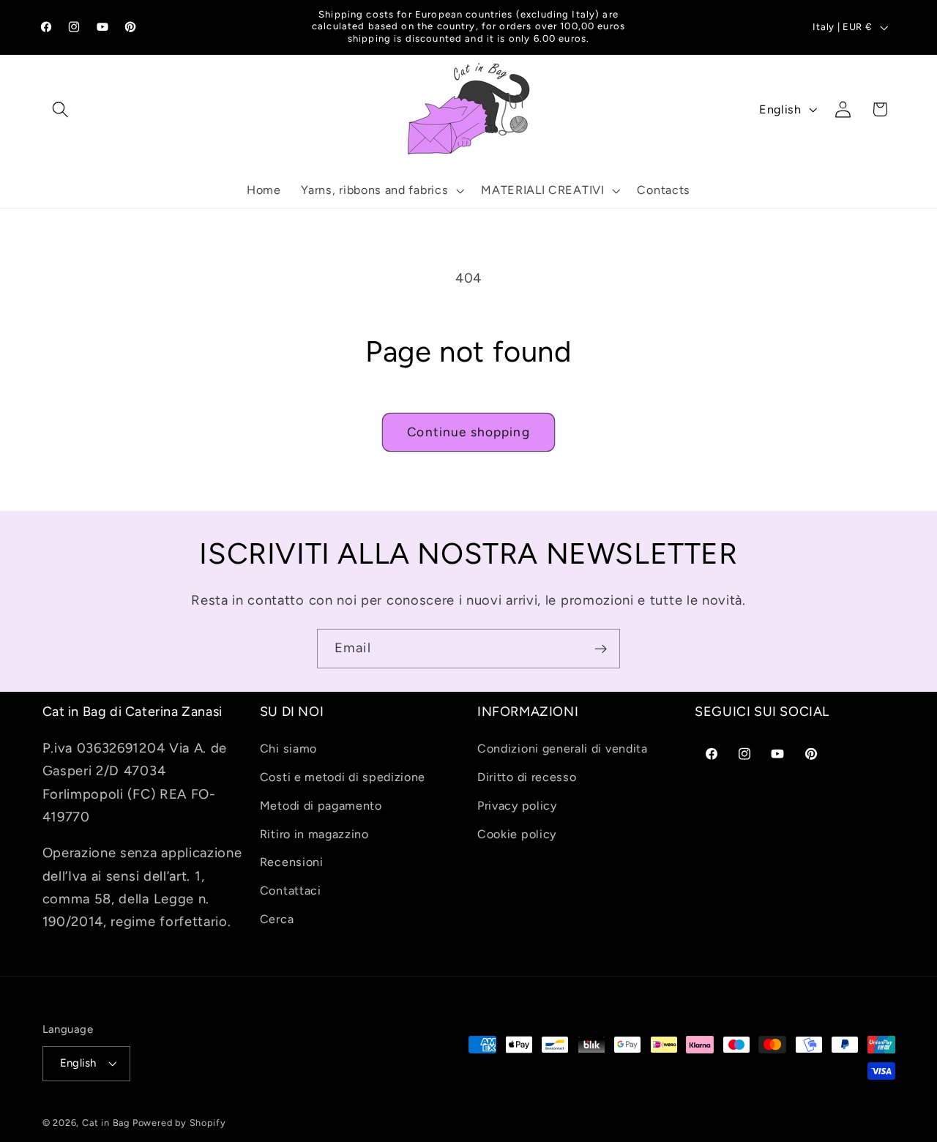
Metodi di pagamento (321, 806)
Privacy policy (517, 806)
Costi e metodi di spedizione (342, 777)
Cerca (277, 919)
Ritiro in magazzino (314, 834)
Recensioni (292, 862)
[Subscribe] (600, 648)
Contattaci (290, 890)
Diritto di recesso (526, 777)
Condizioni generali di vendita (562, 748)
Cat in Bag (106, 1122)
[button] (61, 109)
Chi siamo (288, 748)
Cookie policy (516, 834)
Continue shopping (468, 432)
